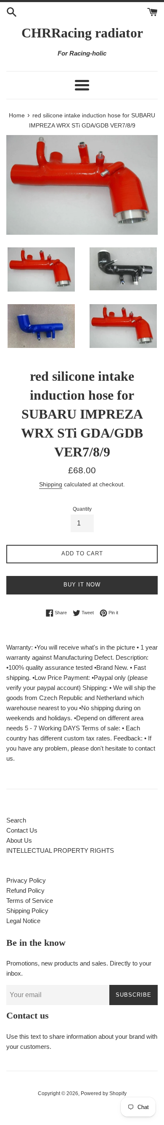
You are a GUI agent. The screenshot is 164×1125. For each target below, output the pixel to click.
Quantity (82, 509)
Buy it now (82, 584)
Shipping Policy (27, 910)
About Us (19, 840)
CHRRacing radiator (82, 32)
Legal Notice (23, 920)
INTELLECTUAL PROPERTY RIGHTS (60, 850)
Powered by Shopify (104, 1093)
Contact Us (21, 830)
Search (16, 820)
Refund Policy (25, 890)
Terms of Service (29, 900)
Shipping (50, 484)
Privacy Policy (26, 880)
